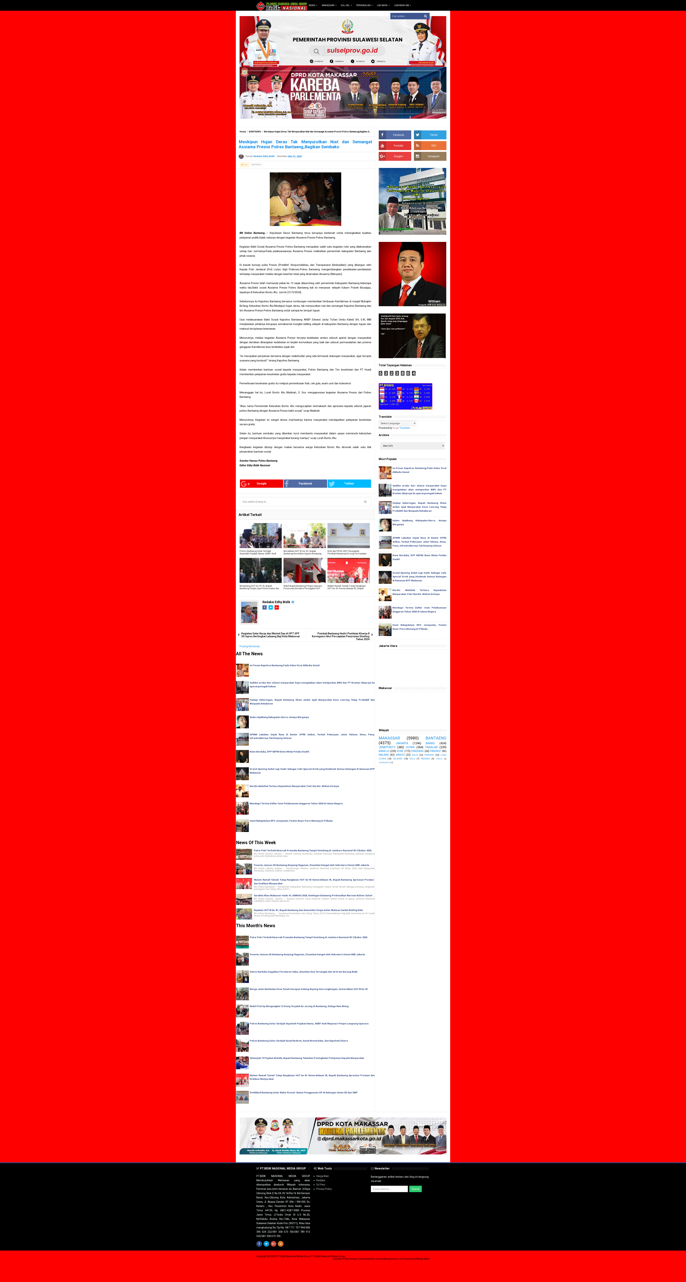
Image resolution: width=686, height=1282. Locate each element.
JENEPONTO (387, 747)
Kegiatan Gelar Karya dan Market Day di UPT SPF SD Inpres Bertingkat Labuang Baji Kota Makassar (270, 635)
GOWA (410, 747)
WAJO (415, 755)
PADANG (425, 758)
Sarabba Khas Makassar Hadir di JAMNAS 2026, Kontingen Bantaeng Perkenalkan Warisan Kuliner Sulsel (313, 895)
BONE (400, 751)
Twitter (349, 483)
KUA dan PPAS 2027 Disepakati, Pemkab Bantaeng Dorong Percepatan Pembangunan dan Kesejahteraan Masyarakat (346, 555)
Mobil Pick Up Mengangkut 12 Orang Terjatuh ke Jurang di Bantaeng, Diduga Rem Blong (299, 1006)
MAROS (400, 754)
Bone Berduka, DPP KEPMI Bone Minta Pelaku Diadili (279, 751)
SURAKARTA (384, 762)
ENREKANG (417, 751)
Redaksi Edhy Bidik (276, 602)
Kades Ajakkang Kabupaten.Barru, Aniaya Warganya (279, 717)
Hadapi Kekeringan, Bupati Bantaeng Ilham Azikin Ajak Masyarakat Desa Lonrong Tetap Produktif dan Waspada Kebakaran (419, 507)
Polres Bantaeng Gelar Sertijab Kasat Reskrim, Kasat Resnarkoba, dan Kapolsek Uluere (299, 1040)
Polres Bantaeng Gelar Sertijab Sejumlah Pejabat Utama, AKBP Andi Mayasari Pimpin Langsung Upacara (258, 553)
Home (243, 131)
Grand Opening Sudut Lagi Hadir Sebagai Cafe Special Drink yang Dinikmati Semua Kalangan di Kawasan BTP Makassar (419, 577)
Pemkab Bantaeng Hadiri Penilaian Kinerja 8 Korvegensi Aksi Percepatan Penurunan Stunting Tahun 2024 (340, 636)
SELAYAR (397, 758)
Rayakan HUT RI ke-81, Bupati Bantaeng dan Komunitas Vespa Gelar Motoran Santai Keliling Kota (308, 910)
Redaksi (320, 1180)
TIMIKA (439, 759)
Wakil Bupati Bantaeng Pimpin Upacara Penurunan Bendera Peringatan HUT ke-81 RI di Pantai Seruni (303, 588)
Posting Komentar (250, 646)
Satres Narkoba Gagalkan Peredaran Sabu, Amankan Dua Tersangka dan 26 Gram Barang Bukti (303, 971)
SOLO (412, 758)
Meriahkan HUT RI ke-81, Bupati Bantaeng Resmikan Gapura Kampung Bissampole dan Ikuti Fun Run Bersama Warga (303, 555)
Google (262, 483)
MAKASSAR (389, 738)
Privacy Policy (324, 1188)
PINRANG (429, 755)
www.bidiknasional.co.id (388, 1258)
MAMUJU (384, 751)
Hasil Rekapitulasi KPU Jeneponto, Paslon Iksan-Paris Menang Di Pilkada (291, 820)
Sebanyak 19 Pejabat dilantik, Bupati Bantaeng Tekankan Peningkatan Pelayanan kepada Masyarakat (307, 1058)
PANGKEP (435, 751)
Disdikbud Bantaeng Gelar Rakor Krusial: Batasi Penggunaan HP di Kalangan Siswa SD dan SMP (304, 1092)
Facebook (305, 483)
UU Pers (320, 1184)
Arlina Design (349, 1258)
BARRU (430, 743)
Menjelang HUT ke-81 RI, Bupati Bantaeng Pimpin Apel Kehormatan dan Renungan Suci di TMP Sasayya (259, 588)
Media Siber (423, 1258)
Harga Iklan (322, 1176)
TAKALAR (431, 747)
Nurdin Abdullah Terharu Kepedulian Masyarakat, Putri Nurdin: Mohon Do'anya (294, 786)
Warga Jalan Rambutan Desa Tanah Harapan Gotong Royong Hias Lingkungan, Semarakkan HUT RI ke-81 (309, 989)
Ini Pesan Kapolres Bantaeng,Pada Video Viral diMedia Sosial (285, 665)
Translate (404, 427)
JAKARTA (402, 743)
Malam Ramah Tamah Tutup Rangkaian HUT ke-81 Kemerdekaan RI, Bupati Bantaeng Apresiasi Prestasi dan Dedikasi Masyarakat (346, 590)
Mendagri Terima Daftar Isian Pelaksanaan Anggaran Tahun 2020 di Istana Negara (296, 803)
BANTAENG (255, 131)
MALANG (384, 754)
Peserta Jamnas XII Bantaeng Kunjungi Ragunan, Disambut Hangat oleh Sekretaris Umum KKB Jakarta (311, 865)
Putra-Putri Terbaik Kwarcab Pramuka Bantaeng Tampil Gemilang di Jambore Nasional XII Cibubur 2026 (312, 850)
